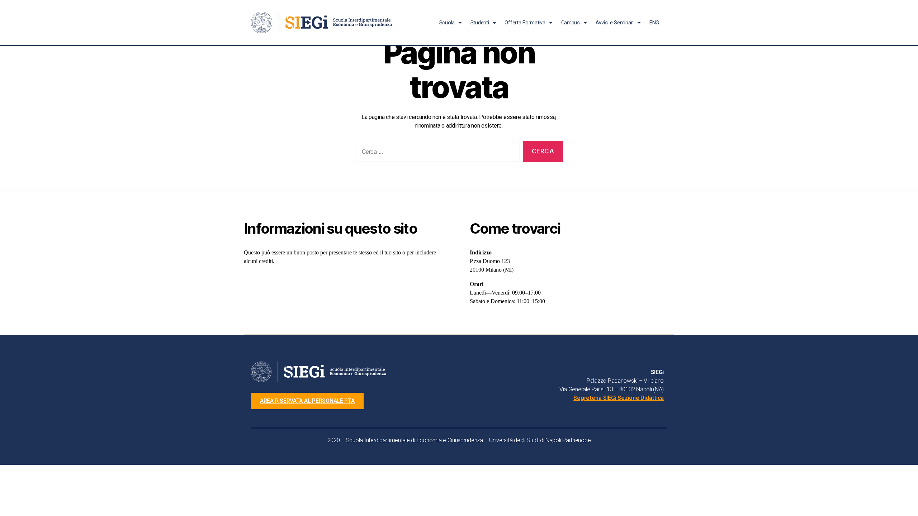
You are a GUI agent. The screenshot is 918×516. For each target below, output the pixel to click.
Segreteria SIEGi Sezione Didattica (618, 398)
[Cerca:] (436, 153)
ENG (654, 22)
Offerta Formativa (525, 22)
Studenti (479, 22)
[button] (307, 401)
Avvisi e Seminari (615, 22)
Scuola (447, 22)
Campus (570, 22)
